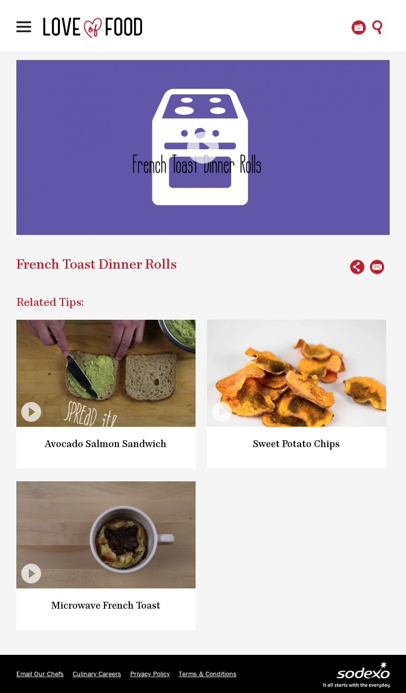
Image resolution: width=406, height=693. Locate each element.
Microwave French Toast (105, 606)
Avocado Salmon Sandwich (105, 444)
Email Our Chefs (40, 674)
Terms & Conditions (208, 674)
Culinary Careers (97, 674)
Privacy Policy (150, 674)
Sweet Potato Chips (296, 444)
